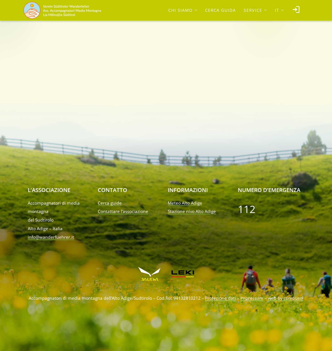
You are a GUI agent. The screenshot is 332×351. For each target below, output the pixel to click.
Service (253, 10)
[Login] (296, 10)
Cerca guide (110, 203)
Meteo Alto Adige (185, 203)
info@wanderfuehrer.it (51, 237)
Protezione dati (220, 298)
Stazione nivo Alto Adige (192, 211)
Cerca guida (220, 10)
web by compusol (285, 298)
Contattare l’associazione (123, 211)
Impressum (251, 298)
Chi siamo (180, 10)
